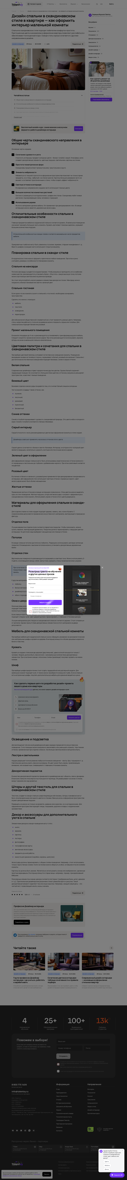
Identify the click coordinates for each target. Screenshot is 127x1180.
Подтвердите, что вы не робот (36, 592)
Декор (107, 1169)
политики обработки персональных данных (44, 610)
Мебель (107, 1165)
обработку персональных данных (41, 612)
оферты (41, 609)
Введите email (32, 583)
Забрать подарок (45, 602)
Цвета (107, 1161)
